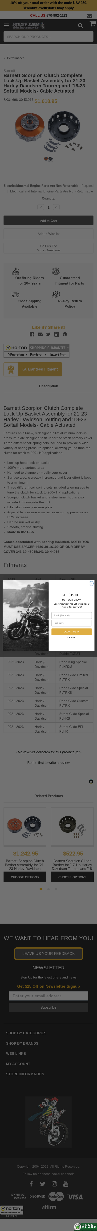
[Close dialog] (91, 583)
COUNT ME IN (72, 631)
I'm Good (71, 637)
